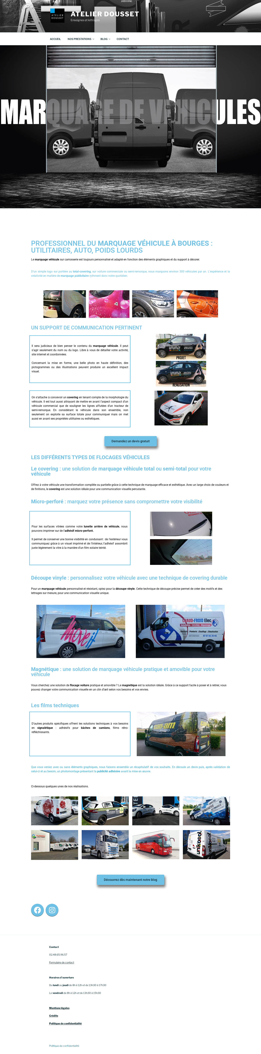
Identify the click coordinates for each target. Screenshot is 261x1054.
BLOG (103, 38)
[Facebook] (37, 910)
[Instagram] (52, 910)
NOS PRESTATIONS (79, 38)
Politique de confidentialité (65, 1023)
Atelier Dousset (105, 14)
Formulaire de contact (61, 962)
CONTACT (123, 38)
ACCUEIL (55, 38)
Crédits (53, 1015)
